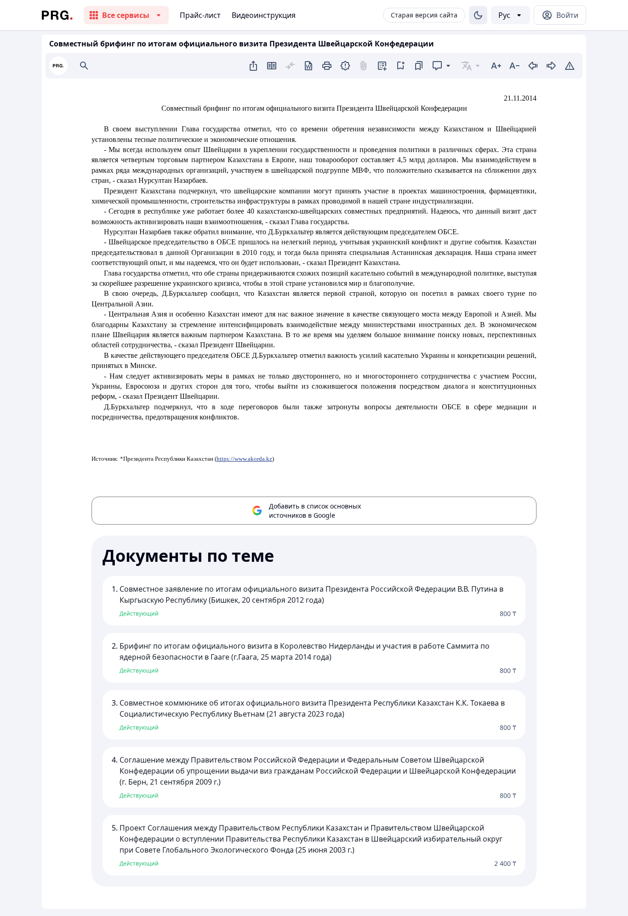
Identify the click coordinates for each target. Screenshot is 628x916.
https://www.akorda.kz (244, 458)
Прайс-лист (200, 15)
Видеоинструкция (264, 15)
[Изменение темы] (478, 15)
